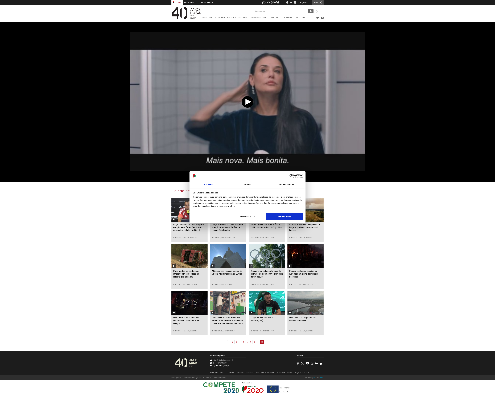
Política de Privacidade (265, 372)
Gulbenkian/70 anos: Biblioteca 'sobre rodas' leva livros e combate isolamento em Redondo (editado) (227, 320)
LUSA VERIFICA (191, 2)
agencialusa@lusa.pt (221, 366)
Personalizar (245, 216)
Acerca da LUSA (216, 372)
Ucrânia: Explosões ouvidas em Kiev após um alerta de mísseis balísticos (303, 274)
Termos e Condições (245, 372)
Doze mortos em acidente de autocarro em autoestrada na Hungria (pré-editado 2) (186, 274)
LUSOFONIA (274, 17)
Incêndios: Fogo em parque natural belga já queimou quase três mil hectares (304, 227)
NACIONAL (207, 17)
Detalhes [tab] (247, 184)
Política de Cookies (284, 372)
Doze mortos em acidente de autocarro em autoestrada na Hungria (186, 320)
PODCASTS (300, 17)
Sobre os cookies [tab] (286, 184)
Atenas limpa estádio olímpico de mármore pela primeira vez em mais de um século (267, 274)
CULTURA (231, 17)
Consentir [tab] (208, 184)
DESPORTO (243, 17)
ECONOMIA (219, 17)
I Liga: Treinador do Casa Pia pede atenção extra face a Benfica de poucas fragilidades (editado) (188, 227)
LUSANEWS (287, 17)
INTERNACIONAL (258, 17)
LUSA (178, 2)
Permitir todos (284, 216)
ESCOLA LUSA (207, 2)
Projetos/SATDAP (302, 372)
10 (262, 342)
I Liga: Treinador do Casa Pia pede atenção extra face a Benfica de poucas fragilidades (227, 227)
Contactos (230, 372)
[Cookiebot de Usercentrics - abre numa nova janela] (291, 176)
